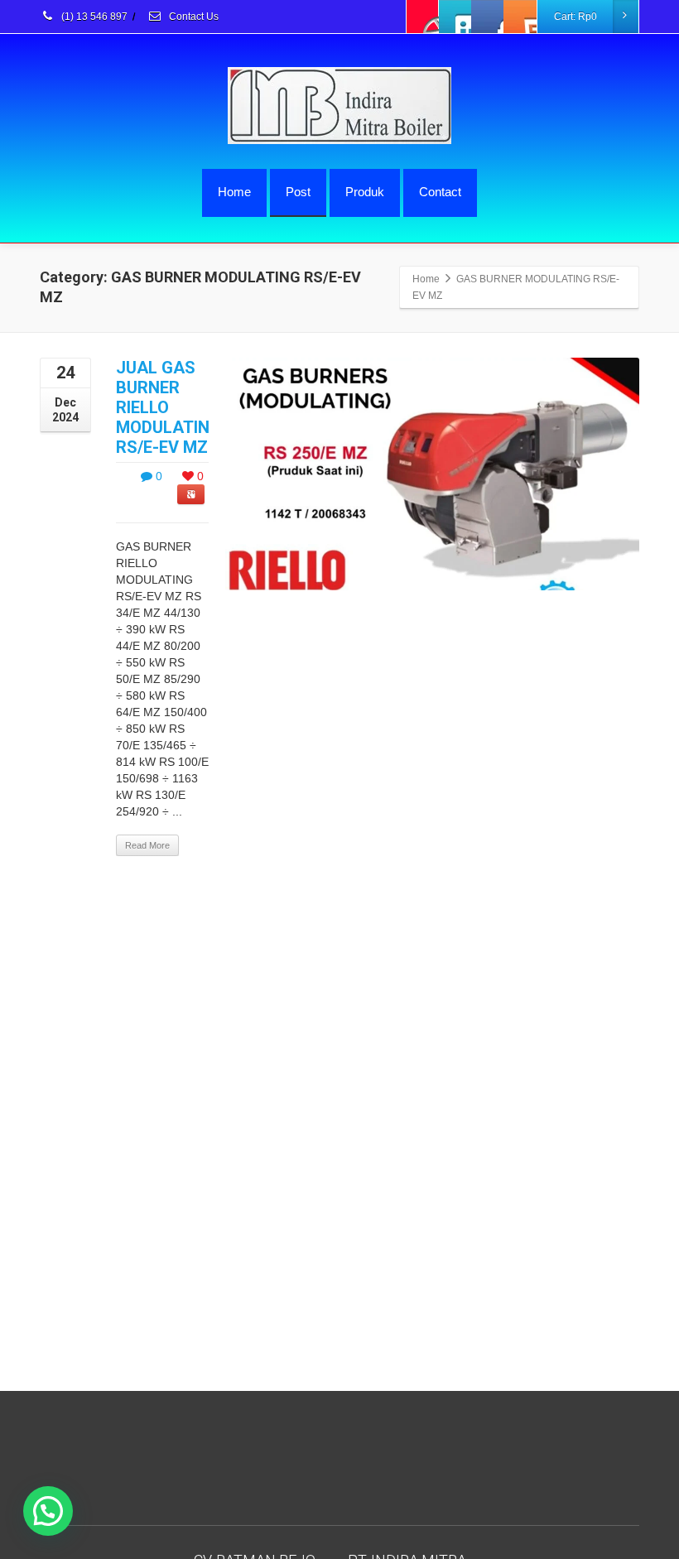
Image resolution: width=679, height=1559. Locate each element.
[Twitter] (455, 16)
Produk (364, 192)
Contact (440, 192)
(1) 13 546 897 (93, 16)
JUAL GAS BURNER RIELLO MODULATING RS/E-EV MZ (168, 407)
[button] (48, 1511)
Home (234, 192)
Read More (147, 845)
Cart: (575, 16)
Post (298, 192)
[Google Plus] (487, 16)
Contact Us (192, 16)
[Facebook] (423, 16)
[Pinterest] (520, 16)
